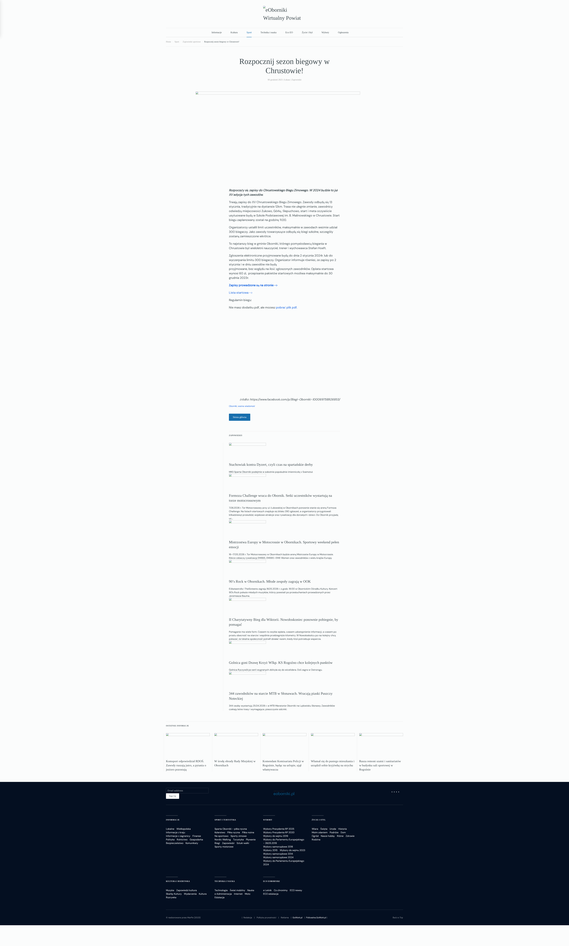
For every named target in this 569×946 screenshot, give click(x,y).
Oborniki (233, 406)
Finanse (196, 836)
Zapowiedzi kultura (186, 890)
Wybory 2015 (270, 850)
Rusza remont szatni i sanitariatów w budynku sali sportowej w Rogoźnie (380, 765)
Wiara (315, 828)
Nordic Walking (223, 839)
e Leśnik (267, 890)
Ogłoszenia (343, 32)
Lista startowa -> (240, 293)
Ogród (315, 836)
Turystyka (238, 839)
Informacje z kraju (175, 832)
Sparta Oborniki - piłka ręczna (231, 828)
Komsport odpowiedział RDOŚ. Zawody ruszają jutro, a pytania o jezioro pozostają (186, 765)
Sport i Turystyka (225, 820)
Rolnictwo (182, 839)
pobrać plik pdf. (286, 307)
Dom (343, 832)
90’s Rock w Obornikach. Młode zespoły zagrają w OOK (270, 581)
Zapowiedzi (296, 80)
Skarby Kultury (174, 893)
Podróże (334, 832)
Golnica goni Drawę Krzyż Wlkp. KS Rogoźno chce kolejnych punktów (281, 663)
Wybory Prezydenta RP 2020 (278, 832)
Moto (247, 893)
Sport (249, 32)
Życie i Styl (307, 32)
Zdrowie (350, 836)
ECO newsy (296, 890)
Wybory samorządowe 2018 (278, 846)
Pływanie (251, 839)
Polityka (170, 839)
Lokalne (170, 828)
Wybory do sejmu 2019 (275, 836)
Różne (340, 836)
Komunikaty (192, 843)
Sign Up (172, 796)
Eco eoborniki (271, 881)
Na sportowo (221, 836)
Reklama (285, 917)
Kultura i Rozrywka (178, 881)
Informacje (217, 32)
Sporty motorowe (224, 846)
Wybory (325, 32)
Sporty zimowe (239, 836)
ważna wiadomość (246, 406)
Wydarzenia (190, 893)
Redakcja (247, 917)
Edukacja (219, 897)
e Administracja (223, 893)
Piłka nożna (248, 832)
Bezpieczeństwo (174, 843)
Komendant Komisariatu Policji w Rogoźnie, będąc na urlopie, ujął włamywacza (283, 765)
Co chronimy (281, 890)
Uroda (333, 828)
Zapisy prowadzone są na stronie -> (253, 285)
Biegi (217, 843)
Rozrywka (171, 897)
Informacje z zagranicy (178, 836)
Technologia (221, 890)
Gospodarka (196, 839)
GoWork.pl (297, 917)
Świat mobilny (237, 890)
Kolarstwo (220, 832)
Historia (342, 828)
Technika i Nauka (225, 881)
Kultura (234, 32)
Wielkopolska (183, 828)
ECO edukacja (270, 893)
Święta (323, 828)
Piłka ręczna (233, 832)
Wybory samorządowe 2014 (278, 853)
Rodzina (316, 839)
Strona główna (239, 417)
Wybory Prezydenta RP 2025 (278, 828)
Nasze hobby (328, 836)
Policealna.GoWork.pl (316, 917)
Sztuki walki (243, 843)
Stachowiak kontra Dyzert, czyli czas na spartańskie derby (271, 464)
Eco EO (289, 32)
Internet (238, 893)
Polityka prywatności (266, 917)
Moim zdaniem (319, 832)
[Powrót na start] (284, 14)
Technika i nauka (268, 32)
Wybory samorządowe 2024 (278, 857)
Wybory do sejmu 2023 (292, 850)
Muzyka (170, 890)
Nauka (250, 890)
